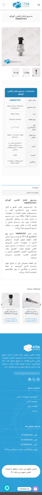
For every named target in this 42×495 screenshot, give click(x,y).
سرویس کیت (32, 401)
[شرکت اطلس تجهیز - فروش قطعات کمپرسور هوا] (21, 4)
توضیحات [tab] (35, 188)
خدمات (34, 411)
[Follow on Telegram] (30, 379)
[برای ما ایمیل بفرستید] (38, 379)
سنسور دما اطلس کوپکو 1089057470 (31, 313)
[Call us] (34, 379)
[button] (38, 5)
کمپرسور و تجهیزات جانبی (27, 396)
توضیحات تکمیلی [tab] (32, 193)
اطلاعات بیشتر (31, 320)
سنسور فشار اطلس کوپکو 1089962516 (11, 313)
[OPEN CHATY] (35, 489)
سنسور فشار (30, 200)
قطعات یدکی (32, 406)
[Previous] (36, 47)
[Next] (4, 47)
